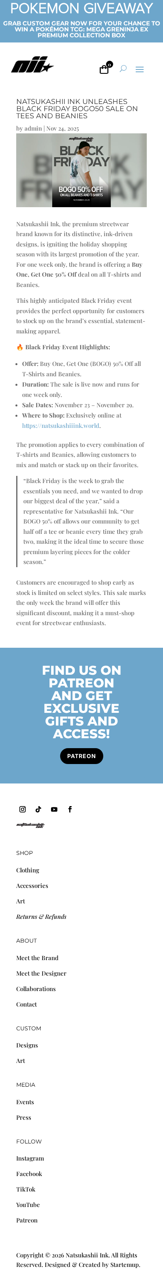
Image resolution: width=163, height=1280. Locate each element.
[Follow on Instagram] (22, 809)
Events (25, 1102)
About (26, 940)
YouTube (28, 1205)
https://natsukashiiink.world (60, 425)
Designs (27, 1045)
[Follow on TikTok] (38, 809)
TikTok (25, 1189)
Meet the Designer (41, 973)
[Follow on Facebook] (70, 809)
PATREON (81, 756)
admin (33, 128)
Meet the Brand (37, 958)
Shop (24, 853)
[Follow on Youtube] (54, 809)
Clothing (27, 870)
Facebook (29, 1174)
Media (25, 1084)
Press (23, 1117)
